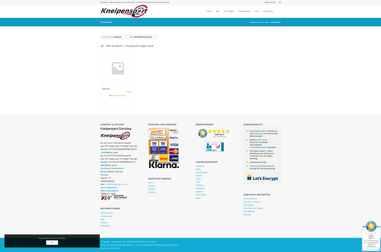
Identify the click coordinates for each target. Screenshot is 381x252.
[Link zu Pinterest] (278, 241)
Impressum (104, 248)
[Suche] (278, 11)
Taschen (199, 191)
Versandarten (106, 216)
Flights (199, 178)
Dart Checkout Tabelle (253, 208)
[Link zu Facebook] (269, 241)
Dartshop (104, 2)
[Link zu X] (265, 241)
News (198, 198)
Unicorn (151, 185)
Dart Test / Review (252, 201)
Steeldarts (200, 188)
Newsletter (105, 225)
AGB (102, 219)
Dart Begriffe (249, 211)
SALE (198, 182)
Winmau (152, 192)
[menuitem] (270, 2)
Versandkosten (128, 245)
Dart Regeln (249, 205)
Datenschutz (115, 248)
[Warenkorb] (280, 2)
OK (52, 242)
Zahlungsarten (106, 212)
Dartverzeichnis (250, 198)
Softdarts (200, 185)
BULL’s (151, 182)
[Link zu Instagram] (274, 241)
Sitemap (247, 214)
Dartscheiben (264, 22)
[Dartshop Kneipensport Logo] (124, 11)
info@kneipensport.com (116, 184)
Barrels (199, 175)
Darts (198, 169)
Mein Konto (271, 2)
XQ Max (151, 189)
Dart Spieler (201, 194)
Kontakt (104, 222)
